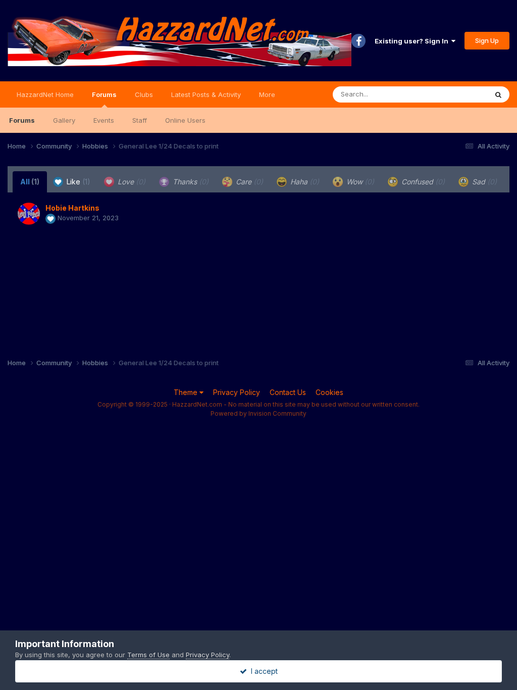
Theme (186, 392)
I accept (262, 671)
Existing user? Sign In (413, 41)
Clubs (144, 94)
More (267, 94)
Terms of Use (148, 655)
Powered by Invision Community (258, 413)
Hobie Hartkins (72, 208)
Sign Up (487, 40)
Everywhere (456, 94)
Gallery (64, 120)
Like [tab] (77, 181)
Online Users (185, 120)
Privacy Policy (236, 392)
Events (103, 120)
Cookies (329, 392)
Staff (139, 120)
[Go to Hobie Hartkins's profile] (29, 214)
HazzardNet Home (45, 94)
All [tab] (29, 181)
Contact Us (288, 392)
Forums (104, 94)
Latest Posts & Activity (206, 94)
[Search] (498, 94)
